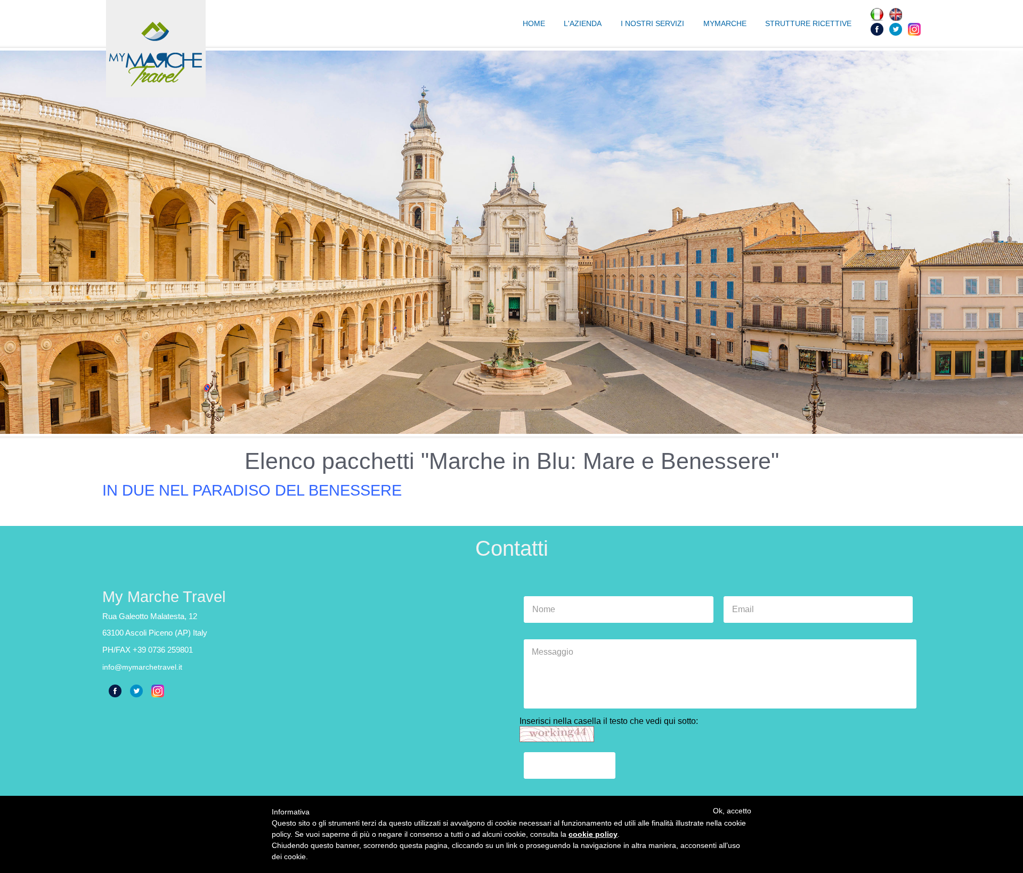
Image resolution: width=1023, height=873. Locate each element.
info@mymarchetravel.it (142, 667)
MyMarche (724, 23)
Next (1009, 242)
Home (534, 23)
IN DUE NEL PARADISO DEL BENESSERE (252, 490)
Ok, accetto (732, 810)
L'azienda (583, 23)
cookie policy (593, 834)
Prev (13, 242)
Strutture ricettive (808, 23)
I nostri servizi (652, 23)
